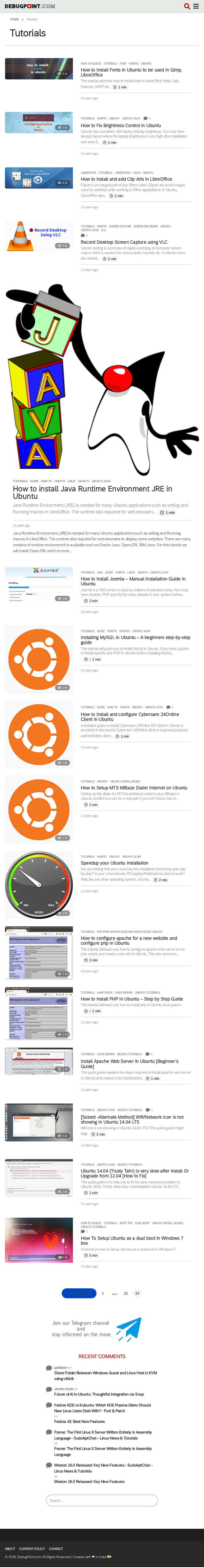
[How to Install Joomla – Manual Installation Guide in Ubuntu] (39, 585)
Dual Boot (142, 1223)
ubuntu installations (125, 781)
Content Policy (32, 1549)
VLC (103, 230)
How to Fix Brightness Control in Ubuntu (121, 125)
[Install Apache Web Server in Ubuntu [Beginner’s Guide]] (39, 1061)
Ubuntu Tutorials (147, 992)
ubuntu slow (131, 856)
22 (126, 1293)
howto (133, 63)
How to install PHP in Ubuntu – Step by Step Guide (132, 999)
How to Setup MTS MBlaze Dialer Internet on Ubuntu (134, 787)
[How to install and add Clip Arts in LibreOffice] (39, 178)
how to (46, 481)
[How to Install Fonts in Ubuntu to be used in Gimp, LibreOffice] (39, 68)
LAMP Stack (104, 992)
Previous (82, 1293)
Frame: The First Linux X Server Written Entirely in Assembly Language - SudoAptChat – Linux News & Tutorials (103, 1435)
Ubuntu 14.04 (131, 118)
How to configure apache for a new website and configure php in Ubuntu (129, 941)
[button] (187, 6)
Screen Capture (120, 226)
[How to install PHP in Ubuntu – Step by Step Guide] (39, 1013)
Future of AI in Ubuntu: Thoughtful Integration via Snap (99, 1394)
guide (34, 481)
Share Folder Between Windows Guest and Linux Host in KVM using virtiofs (105, 1376)
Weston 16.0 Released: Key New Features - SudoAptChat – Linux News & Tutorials (103, 1468)
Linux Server (123, 992)
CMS (100, 572)
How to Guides (91, 63)
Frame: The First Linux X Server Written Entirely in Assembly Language (103, 1451)
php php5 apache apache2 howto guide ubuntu (129, 931)
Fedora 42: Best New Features (79, 1421)
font (123, 63)
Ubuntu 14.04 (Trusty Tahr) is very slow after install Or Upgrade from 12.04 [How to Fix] (135, 1173)
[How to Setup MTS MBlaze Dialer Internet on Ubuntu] (39, 810)
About (10, 1549)
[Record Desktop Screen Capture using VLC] (39, 236)
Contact (56, 1549)
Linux (136, 172)
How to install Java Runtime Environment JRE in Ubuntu (92, 492)
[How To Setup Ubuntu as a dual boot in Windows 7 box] (39, 1240)
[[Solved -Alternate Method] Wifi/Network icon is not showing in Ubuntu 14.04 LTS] (39, 1122)
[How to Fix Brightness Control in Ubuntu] (39, 122)
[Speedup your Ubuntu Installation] (39, 885)
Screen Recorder (146, 226)
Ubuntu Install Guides (167, 1223)
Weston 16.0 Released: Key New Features (89, 1481)
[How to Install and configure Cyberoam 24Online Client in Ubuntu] (39, 734)
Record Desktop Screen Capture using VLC (124, 242)
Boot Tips (126, 1223)
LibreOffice (88, 172)
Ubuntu (146, 63)
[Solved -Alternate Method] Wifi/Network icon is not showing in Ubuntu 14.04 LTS (132, 1120)
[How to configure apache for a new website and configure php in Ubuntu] (39, 953)
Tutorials (110, 63)
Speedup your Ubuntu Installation (115, 863)
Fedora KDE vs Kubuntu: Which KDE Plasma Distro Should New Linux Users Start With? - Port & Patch (102, 1408)
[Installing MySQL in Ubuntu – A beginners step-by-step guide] (39, 659)
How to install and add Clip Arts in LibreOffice (126, 179)
